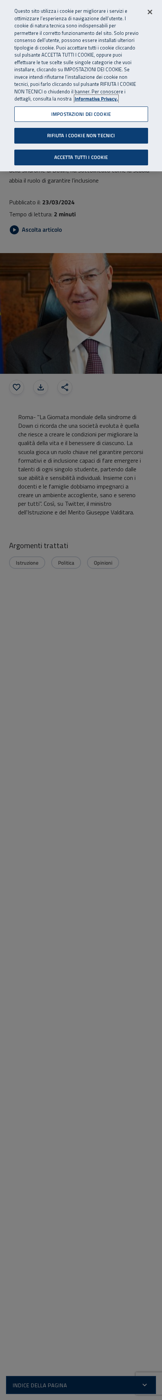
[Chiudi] (150, 12)
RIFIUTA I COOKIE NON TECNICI (81, 135)
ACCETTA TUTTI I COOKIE (81, 157)
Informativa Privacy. (96, 98)
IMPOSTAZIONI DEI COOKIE (81, 114)
